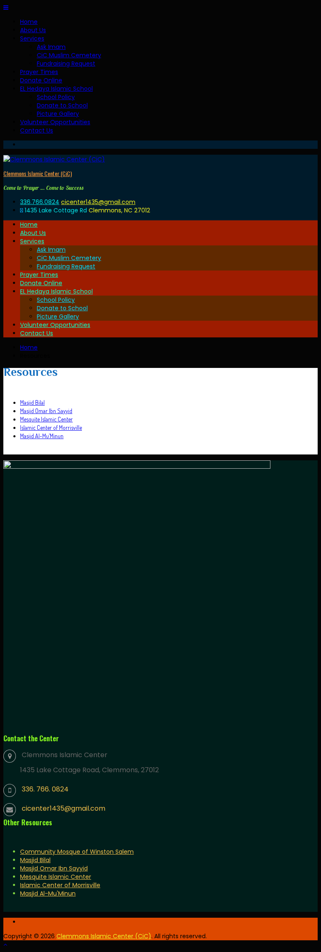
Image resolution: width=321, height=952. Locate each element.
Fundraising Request (66, 63)
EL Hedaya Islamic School (56, 88)
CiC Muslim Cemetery (69, 55)
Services (32, 38)
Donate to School (62, 105)
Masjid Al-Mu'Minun (48, 893)
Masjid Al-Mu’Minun (42, 435)
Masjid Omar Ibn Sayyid (46, 410)
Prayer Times (39, 72)
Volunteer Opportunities (55, 122)
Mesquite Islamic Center (46, 419)
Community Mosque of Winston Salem (77, 851)
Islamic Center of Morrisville (51, 427)
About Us (33, 30)
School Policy (56, 97)
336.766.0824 (39, 202)
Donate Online (41, 80)
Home (29, 22)
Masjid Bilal (32, 402)
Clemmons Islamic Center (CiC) (37, 173)
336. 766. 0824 (45, 789)
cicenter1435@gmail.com (98, 202)
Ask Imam (51, 47)
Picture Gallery (58, 114)
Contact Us (36, 130)
